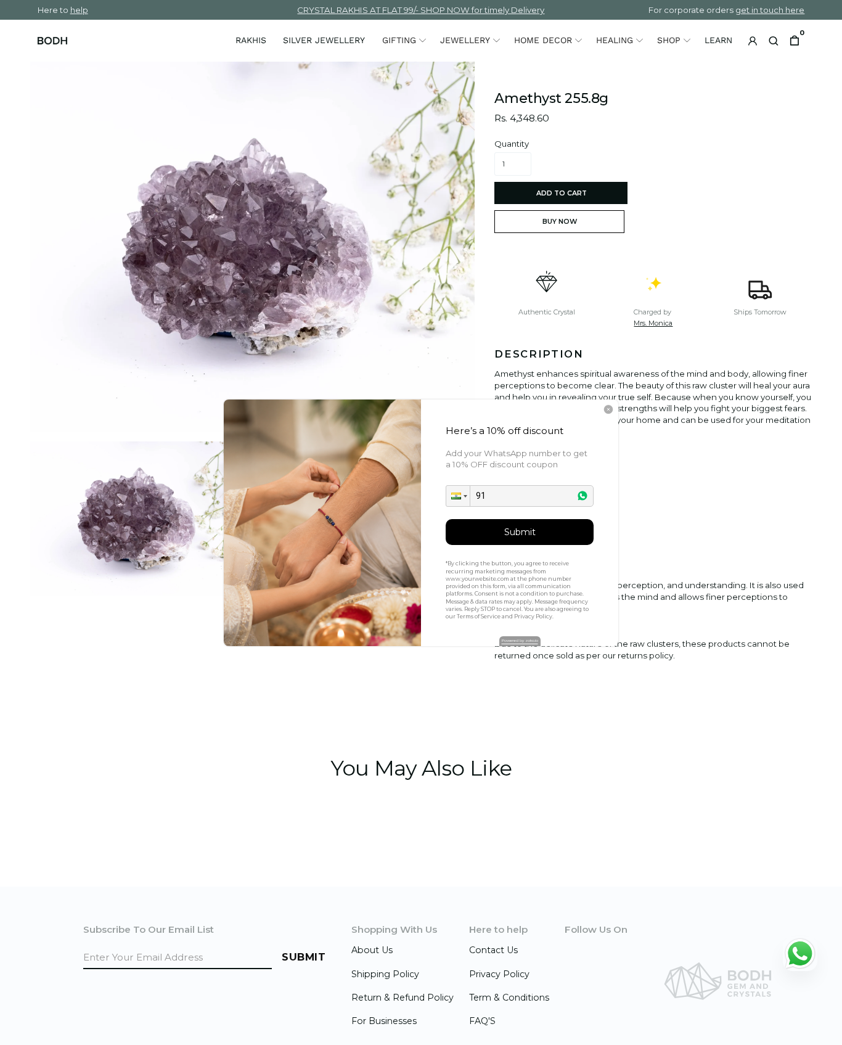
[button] (458, 496)
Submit (520, 532)
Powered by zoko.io (520, 640)
